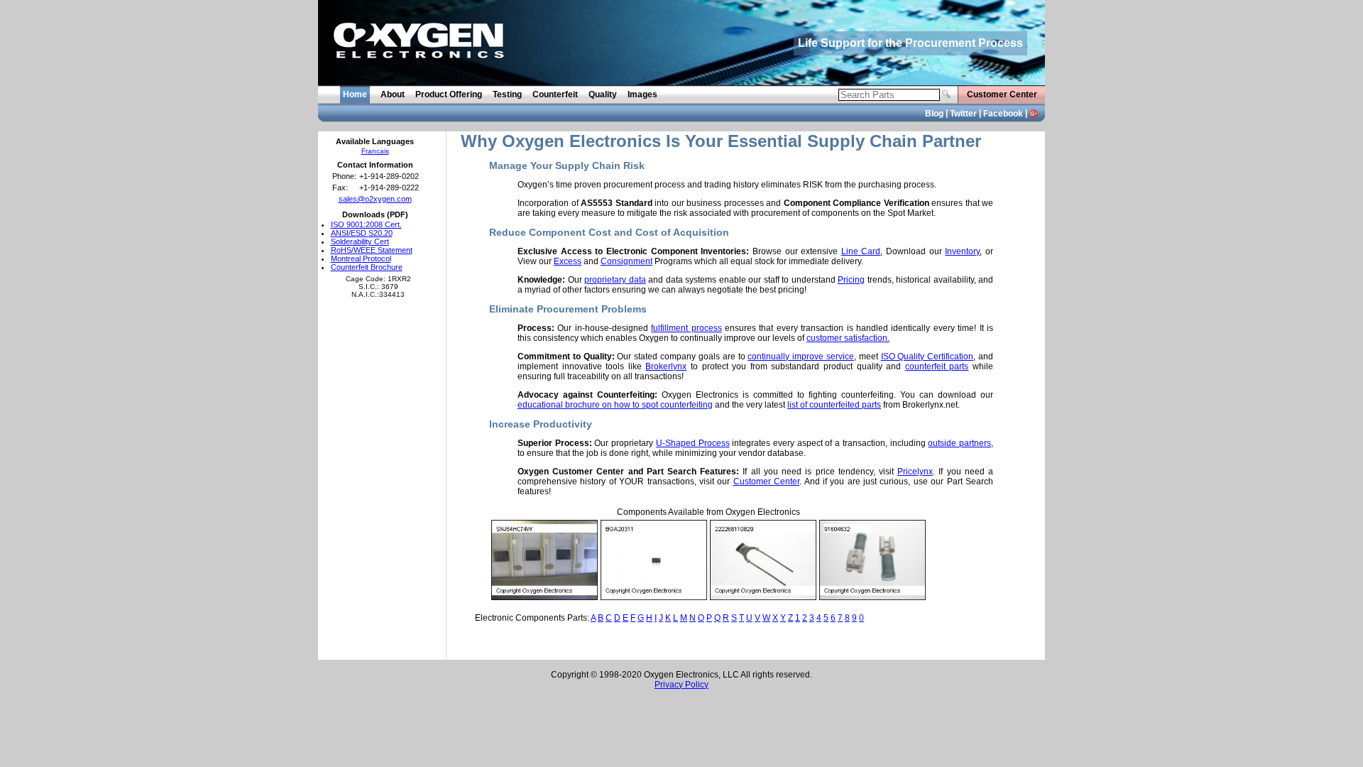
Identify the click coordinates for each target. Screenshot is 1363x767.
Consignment (626, 261)
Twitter (963, 114)
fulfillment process (686, 328)
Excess (567, 261)
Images (642, 94)
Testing (507, 94)
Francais (375, 151)
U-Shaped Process (693, 443)
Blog (934, 114)
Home (355, 94)
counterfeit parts (937, 366)
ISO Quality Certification (927, 356)
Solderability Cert (360, 241)
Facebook (1003, 114)
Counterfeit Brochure (367, 267)
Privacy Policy (681, 685)
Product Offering (448, 94)
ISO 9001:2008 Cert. (366, 224)
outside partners (959, 443)
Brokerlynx (665, 366)
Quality (603, 94)
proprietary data (615, 280)
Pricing (851, 280)
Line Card (861, 251)
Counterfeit (555, 94)
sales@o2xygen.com (375, 199)
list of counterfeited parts (834, 405)
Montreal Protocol (361, 258)
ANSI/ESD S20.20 (362, 233)
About (393, 94)
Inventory (962, 251)
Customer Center (1002, 94)
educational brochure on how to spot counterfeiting (615, 405)
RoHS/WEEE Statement (371, 250)
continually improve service (801, 356)
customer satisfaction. (847, 338)
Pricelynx (915, 472)
